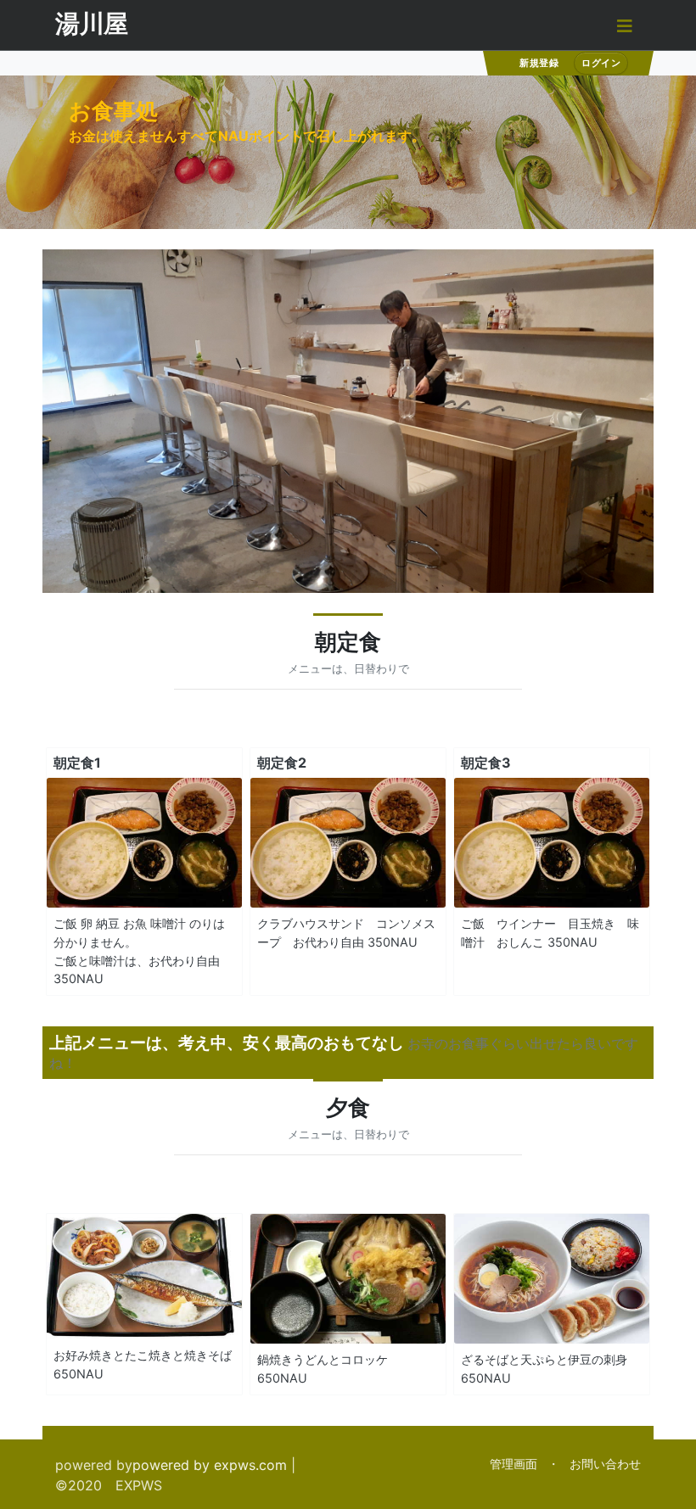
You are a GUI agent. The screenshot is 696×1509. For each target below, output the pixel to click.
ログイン (600, 63)
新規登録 (538, 63)
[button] (625, 24)
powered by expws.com (209, 1464)
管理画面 (513, 1463)
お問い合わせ (605, 1463)
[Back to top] (666, 1479)
